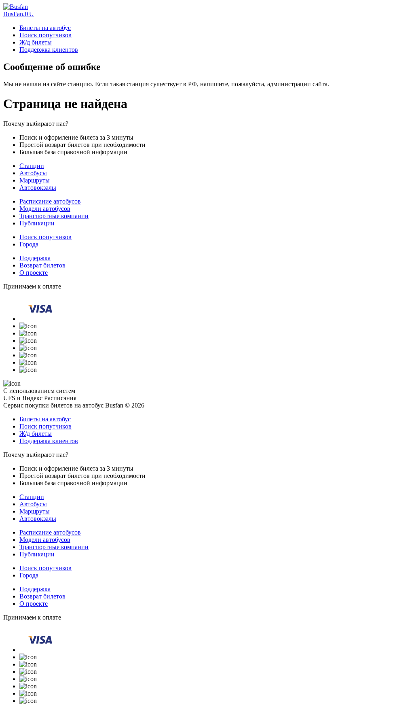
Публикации (37, 223)
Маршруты (34, 180)
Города (28, 244)
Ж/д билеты (35, 42)
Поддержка (35, 258)
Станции (31, 165)
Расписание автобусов (50, 201)
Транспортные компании (54, 215)
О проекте (33, 272)
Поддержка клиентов (48, 49)
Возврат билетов (42, 265)
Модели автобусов (44, 208)
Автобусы (33, 173)
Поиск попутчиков (45, 35)
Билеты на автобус (45, 27)
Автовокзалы (37, 187)
